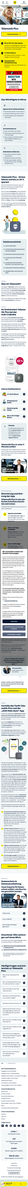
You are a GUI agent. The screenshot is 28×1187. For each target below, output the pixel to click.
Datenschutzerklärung (10, 601)
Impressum (17, 606)
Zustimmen (14, 621)
